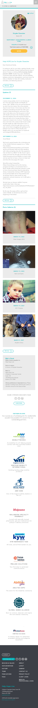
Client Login (23, 677)
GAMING (21, 668)
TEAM (4, 671)
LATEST (21, 666)
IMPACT (21, 663)
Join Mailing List (8, 659)
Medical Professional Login (26, 680)
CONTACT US (23, 671)
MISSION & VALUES (8, 663)
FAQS (3, 677)
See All (7, 85)
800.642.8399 (6, 695)
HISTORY (5, 668)
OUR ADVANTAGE (7, 666)
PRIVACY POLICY (24, 674)
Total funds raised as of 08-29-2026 (19, 47)
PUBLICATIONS (6, 674)
